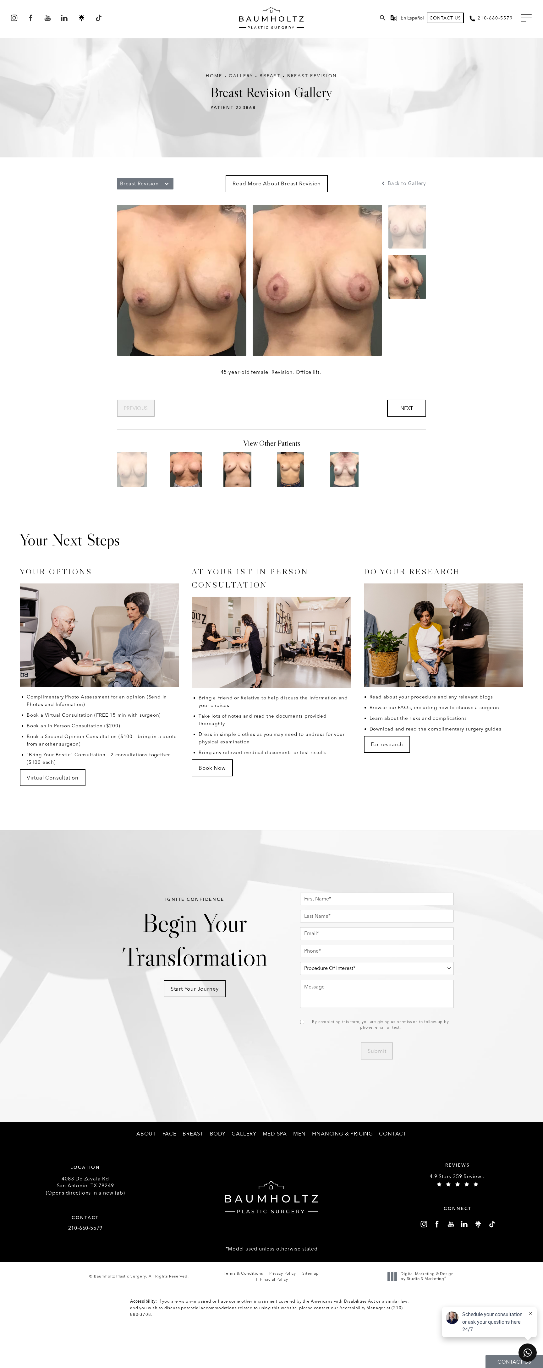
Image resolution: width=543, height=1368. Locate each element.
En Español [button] (412, 18)
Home (214, 75)
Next (406, 408)
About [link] (146, 1133)
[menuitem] (14, 18)
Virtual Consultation (53, 777)
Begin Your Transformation (194, 935)
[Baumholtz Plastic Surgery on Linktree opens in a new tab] (81, 18)
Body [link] (218, 1133)
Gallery (241, 75)
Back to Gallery (406, 183)
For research (387, 744)
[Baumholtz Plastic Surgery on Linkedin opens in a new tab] (64, 18)
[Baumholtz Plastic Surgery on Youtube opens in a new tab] (47, 18)
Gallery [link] (244, 1133)
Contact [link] (393, 1133)
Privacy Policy (282, 1273)
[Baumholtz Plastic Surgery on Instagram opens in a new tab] (14, 18)
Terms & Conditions (243, 1273)
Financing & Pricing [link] (342, 1133)
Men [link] (299, 1133)
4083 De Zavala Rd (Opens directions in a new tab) (85, 1186)
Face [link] (169, 1133)
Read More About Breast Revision (277, 183)
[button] (526, 18)
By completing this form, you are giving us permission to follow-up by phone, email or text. (380, 1025)
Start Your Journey (195, 989)
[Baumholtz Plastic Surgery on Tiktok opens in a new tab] (98, 18)
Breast (270, 75)
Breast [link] (193, 1133)
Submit (377, 1051)
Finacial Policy (274, 1279)
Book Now (212, 768)
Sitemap (310, 1273)
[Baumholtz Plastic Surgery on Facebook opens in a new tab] (30, 18)
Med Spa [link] (275, 1133)
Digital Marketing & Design (427, 1276)
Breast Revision (312, 75)
